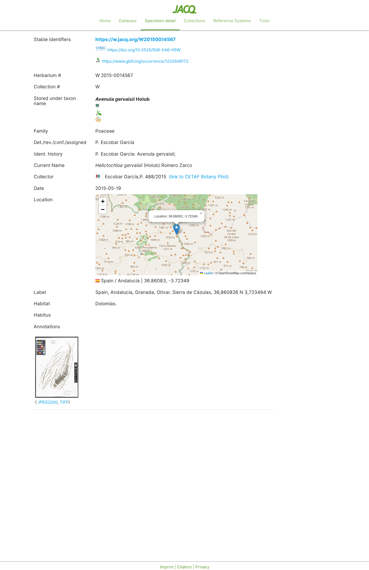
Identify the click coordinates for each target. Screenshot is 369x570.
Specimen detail (160, 20)
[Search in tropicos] (97, 106)
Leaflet (208, 273)
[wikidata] (98, 176)
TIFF (64, 402)
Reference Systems (232, 20)
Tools (264, 20)
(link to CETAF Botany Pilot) (199, 176)
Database (128, 20)
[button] (176, 229)
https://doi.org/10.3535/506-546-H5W (143, 49)
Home (105, 20)
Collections (194, 20)
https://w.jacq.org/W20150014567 (135, 39)
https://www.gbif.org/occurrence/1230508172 (145, 61)
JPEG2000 (47, 402)
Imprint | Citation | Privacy (184, 566)
